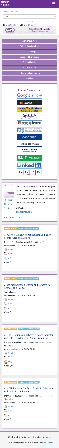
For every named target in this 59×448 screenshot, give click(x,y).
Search (30, 21)
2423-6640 (31, 25)
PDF (10, 253)
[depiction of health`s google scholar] (29, 96)
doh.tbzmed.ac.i (23, 212)
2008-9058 (13, 25)
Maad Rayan (47, 442)
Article (11, 249)
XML (10, 258)
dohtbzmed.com (12, 217)
